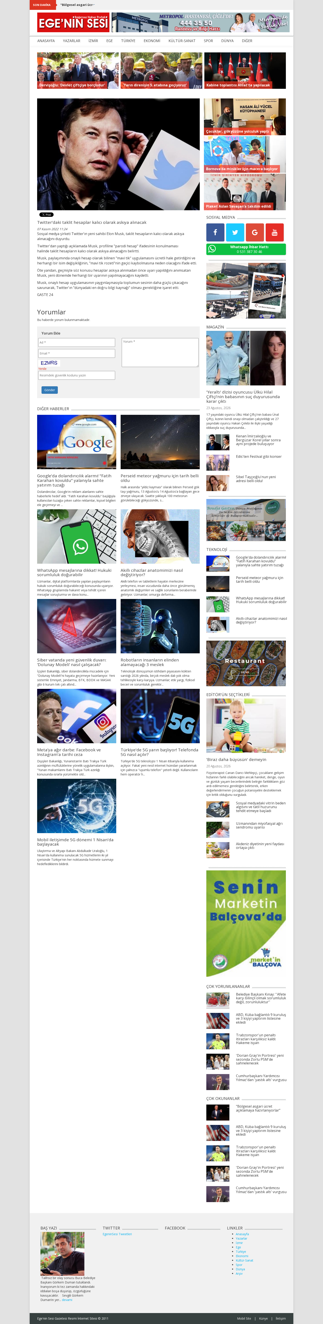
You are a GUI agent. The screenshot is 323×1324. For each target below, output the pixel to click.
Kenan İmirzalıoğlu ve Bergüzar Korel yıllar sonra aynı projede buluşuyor (258, 440)
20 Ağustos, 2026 (218, 766)
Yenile (42, 369)
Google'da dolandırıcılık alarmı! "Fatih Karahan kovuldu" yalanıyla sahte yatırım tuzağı (74, 480)
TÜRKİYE (128, 40)
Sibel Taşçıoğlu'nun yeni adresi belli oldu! (256, 478)
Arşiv (239, 1273)
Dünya (240, 1269)
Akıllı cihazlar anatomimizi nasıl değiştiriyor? (152, 572)
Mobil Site (244, 1318)
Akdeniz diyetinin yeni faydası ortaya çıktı (260, 845)
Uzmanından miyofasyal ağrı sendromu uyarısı (259, 825)
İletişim (281, 1318)
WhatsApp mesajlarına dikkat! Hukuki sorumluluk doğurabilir (74, 572)
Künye (263, 1318)
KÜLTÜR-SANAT (182, 40)
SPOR (208, 40)
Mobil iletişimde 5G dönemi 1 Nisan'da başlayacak (75, 842)
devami (67, 1300)
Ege (238, 1247)
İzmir (239, 1243)
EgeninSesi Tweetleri (117, 1234)
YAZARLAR (71, 40)
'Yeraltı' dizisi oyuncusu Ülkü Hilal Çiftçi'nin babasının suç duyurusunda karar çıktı (243, 396)
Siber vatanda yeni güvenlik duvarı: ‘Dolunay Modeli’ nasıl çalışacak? (71, 662)
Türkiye (241, 1251)
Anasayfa (242, 1234)
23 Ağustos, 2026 (218, 408)
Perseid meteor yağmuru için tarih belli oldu (160, 478)
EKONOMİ (152, 40)
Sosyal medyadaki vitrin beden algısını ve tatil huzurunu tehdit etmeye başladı (261, 807)
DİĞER (247, 40)
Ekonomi (242, 1256)
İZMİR (93, 40)
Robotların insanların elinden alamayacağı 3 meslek (150, 662)
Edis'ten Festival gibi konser (259, 456)
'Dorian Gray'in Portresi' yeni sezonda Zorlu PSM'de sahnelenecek (260, 1059)
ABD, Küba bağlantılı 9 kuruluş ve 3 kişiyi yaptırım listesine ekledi (261, 1018)
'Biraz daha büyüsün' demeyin (236, 759)
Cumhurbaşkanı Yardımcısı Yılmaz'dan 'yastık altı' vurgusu (261, 1077)
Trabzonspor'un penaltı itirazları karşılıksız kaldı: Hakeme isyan (256, 1039)
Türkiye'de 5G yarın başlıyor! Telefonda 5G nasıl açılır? (159, 752)
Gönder (49, 390)
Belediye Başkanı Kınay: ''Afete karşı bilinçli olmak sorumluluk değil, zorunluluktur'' (261, 998)
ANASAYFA (46, 40)
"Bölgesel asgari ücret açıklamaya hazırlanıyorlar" (100, 5)
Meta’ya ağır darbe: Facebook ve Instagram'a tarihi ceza (69, 752)
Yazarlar (241, 1238)
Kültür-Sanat (244, 1260)
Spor (239, 1265)
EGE (109, 40)
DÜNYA (227, 40)
